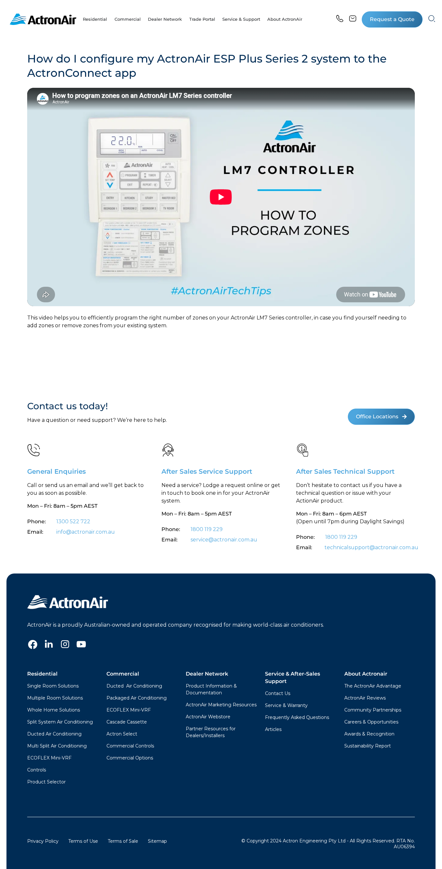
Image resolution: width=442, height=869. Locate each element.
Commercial (122, 674)
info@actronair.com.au (85, 532)
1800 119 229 (207, 529)
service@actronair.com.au (224, 540)
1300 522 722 (73, 521)
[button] (392, 19)
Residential (42, 674)
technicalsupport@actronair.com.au (370, 547)
